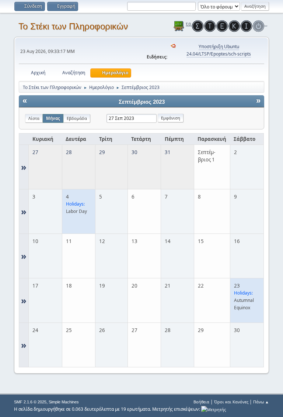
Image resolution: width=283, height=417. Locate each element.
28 (69, 152)
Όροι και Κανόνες (231, 401)
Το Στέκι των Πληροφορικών (73, 26)
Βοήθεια (201, 401)
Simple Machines (64, 402)
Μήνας (53, 118)
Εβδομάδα (77, 118)
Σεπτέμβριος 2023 (142, 102)
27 (35, 152)
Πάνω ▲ (261, 401)
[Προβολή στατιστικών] (213, 409)
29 (102, 152)
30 (134, 152)
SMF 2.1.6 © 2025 (30, 402)
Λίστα (33, 118)
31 (168, 152)
